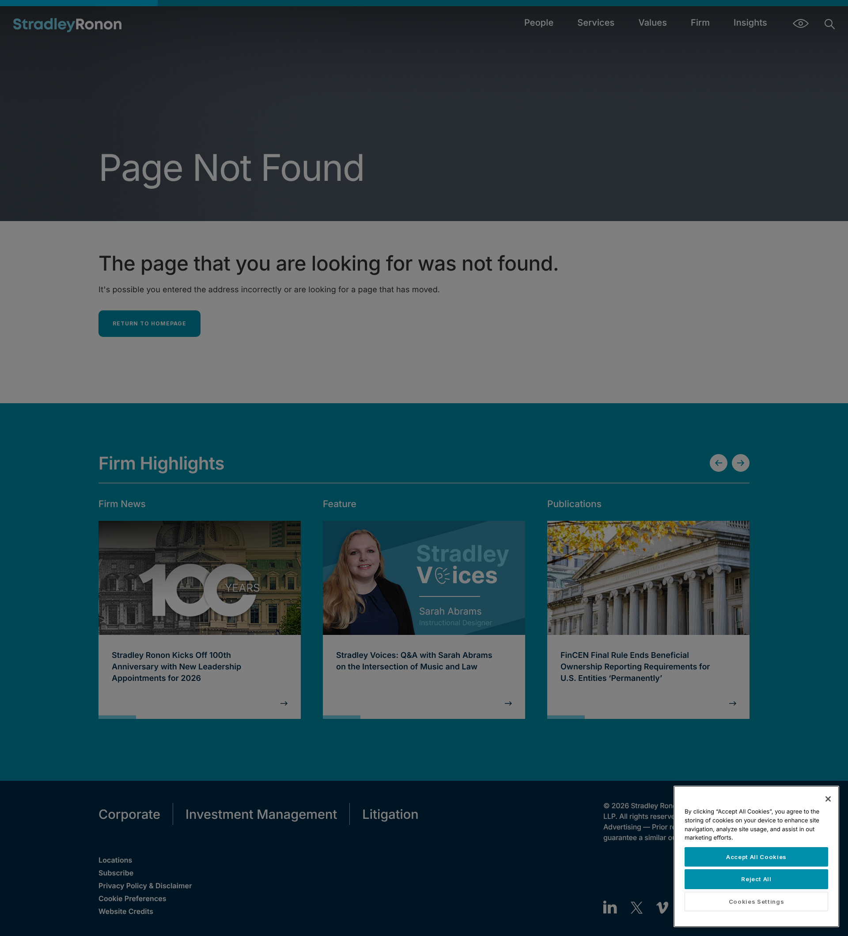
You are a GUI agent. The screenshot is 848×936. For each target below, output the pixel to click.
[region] (756, 856)
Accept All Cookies (756, 856)
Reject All (756, 879)
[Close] (828, 799)
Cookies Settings (756, 901)
